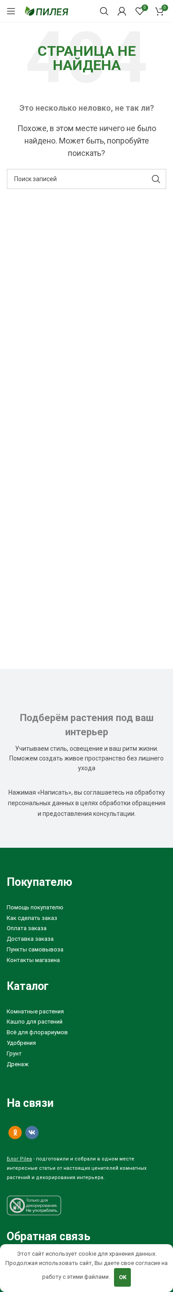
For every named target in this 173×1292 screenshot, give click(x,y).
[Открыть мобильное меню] (11, 11)
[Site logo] (46, 10)
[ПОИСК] (156, 179)
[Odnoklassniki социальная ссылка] (15, 1132)
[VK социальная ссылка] (32, 1132)
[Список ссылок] (86, 907)
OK (122, 1277)
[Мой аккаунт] (122, 11)
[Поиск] (104, 11)
